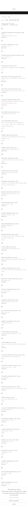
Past (9, 16)
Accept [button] (14, 504)
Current (4, 16)
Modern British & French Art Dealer (14, 4)
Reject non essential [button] (14, 500)
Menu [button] (14, 9)
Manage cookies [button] (14, 497)
